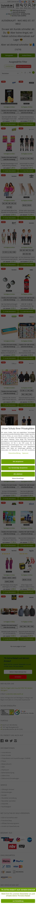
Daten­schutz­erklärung (15, 453)
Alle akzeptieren (18, 461)
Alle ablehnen (18, 474)
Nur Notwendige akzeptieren (18, 468)
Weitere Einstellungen (18, 478)
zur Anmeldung (18, 901)
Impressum (25, 453)
